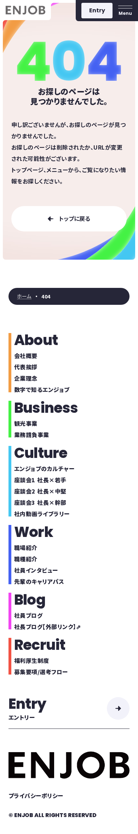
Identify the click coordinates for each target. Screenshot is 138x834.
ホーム (24, 296)
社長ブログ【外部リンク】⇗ (47, 626)
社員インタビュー (36, 570)
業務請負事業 (31, 434)
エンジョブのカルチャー (44, 468)
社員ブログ (28, 615)
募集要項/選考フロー (41, 672)
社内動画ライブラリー (42, 513)
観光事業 (26, 423)
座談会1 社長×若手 (40, 480)
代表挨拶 (26, 367)
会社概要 (26, 355)
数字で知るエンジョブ (42, 389)
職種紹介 (26, 559)
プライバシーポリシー (35, 795)
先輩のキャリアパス (39, 581)
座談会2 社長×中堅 (40, 491)
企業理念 (26, 378)
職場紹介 (26, 547)
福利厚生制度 (31, 660)
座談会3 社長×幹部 (40, 502)
